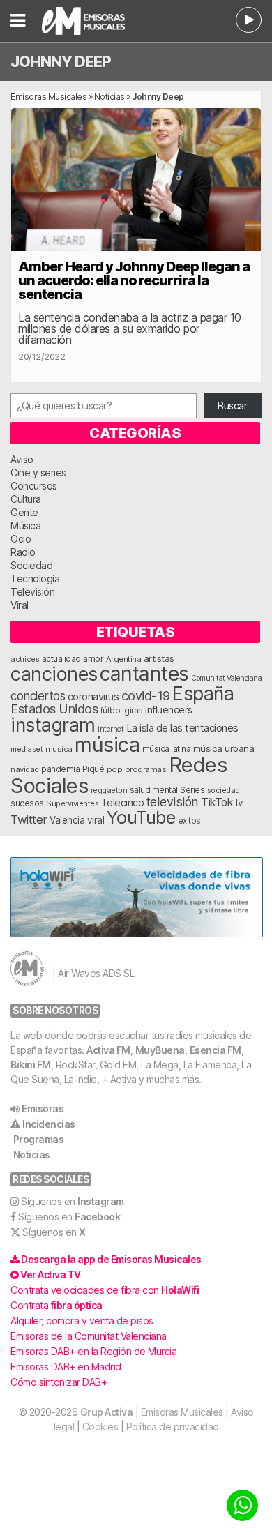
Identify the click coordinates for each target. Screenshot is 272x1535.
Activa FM (108, 1050)
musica (59, 749)
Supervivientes (72, 803)
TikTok (216, 802)
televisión (172, 801)
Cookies (100, 1426)
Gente (24, 512)
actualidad (61, 659)
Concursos (33, 486)
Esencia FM (215, 1050)
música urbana (224, 748)
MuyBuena (160, 1050)
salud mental (154, 790)
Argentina (124, 659)
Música (25, 525)
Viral (19, 605)
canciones (54, 674)
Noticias (109, 96)
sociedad (223, 790)
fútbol (111, 711)
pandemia (60, 769)
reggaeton (109, 790)
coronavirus (93, 696)
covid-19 (145, 695)
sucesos (27, 803)
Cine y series (38, 472)
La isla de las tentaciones (182, 728)
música (107, 744)
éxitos (189, 821)
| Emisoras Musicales (151, 1412)
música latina (166, 748)
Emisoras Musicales (48, 96)
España (203, 693)
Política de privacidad (172, 1426)
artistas (159, 658)
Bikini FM (30, 1065)
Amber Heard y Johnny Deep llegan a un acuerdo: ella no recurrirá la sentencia (134, 280)
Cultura (25, 499)
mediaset (26, 749)
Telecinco (122, 802)
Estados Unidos (54, 708)
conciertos (37, 695)
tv (239, 802)
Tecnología (34, 578)
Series (192, 790)
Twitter (28, 819)
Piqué (93, 769)
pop (115, 769)
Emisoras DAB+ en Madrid (65, 1367)
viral (96, 820)
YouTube (141, 817)
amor (93, 658)
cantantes (144, 673)
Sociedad (31, 565)
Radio (23, 552)
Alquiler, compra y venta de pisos (81, 1320)
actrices (24, 659)
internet (110, 729)
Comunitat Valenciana (226, 678)
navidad (24, 769)
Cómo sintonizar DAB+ (58, 1382)
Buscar (232, 405)
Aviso (21, 459)
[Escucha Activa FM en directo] (249, 20)
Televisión (32, 592)
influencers (168, 710)
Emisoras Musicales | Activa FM (95, 21)
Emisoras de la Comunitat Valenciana (88, 1336)
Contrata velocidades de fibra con (104, 1290)
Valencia (67, 820)
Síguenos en (72, 1201)
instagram (53, 724)
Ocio (20, 539)
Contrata (56, 1305)
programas (146, 769)
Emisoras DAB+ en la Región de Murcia (93, 1351)
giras (133, 711)
